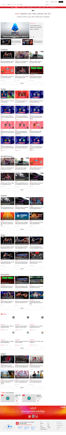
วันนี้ (3, 4)
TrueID (5, 2)
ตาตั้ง (18, 4)
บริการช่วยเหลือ (59, 427)
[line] (6, 426)
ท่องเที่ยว (39, 7)
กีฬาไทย (46, 13)
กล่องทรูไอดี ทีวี (52, 1)
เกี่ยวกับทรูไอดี (59, 422)
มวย (1, 60)
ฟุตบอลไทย (34, 13)
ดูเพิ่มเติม (22, 83)
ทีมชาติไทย (31, 206)
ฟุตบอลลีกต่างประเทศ (23, 13)
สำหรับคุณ (12, 7)
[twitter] (11, 426)
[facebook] (9, 426)
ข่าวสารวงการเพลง (30, 7)
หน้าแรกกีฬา (17, 13)
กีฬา (16, 7)
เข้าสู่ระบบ (61, 1)
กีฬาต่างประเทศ (32, 75)
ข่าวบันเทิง (23, 7)
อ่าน (12, 4)
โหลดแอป (47, 1)
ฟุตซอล (16, 181)
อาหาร (35, 7)
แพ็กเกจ (49, 426)
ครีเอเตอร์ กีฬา (3, 324)
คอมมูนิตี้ (49, 427)
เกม (15, 4)
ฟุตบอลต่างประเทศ (40, 13)
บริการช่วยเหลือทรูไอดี (43, 429)
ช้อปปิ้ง (41, 426)
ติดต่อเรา (58, 428)
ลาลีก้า (16, 60)
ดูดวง (47, 7)
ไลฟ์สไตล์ (3, 354)
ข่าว (19, 7)
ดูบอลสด (29, 13)
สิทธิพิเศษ (8, 4)
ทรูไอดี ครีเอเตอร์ (52, 7)
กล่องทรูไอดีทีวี (42, 427)
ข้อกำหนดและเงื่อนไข (59, 423)
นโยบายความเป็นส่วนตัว (60, 425)
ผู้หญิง (44, 7)
